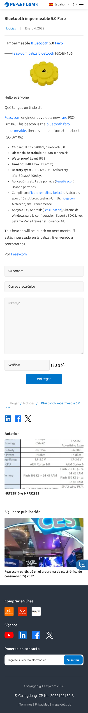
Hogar (14, 403)
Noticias (10, 28)
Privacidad (42, 704)
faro (64, 117)
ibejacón (58, 193)
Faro (59, 43)
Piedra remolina (40, 193)
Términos (25, 704)
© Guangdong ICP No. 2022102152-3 (44, 696)
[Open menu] (81, 4)
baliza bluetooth (41, 53)
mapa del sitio (61, 704)
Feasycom (20, 53)
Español (59, 4)
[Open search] (75, 4)
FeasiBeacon (64, 181)
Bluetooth (39, 43)
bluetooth (54, 124)
